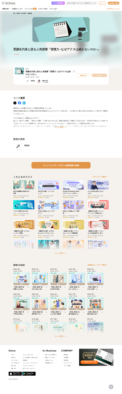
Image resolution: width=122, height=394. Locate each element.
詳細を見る (83, 75)
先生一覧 (13, 365)
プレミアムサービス (28, 354)
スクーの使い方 (15, 363)
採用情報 (66, 360)
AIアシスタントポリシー (29, 368)
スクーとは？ (53, 9)
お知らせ (13, 357)
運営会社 (66, 354)
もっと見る (61, 127)
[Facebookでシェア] (19, 102)
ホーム (12, 354)
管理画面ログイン (49, 363)
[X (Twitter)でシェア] (14, 102)
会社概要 (66, 357)
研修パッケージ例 (49, 357)
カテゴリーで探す (101, 176)
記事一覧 (13, 368)
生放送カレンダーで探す (98, 265)
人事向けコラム (49, 360)
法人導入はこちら (112, 9)
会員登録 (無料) (114, 3)
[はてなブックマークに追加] (24, 102)
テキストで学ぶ (43, 9)
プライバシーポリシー (28, 365)
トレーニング (30, 9)
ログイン (102, 3)
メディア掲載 (67, 365)
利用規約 (25, 360)
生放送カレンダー (17, 9)
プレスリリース (68, 363)
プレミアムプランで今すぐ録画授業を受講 (61, 165)
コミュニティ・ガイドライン (30, 363)
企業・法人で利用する (50, 354)
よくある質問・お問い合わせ (30, 357)
